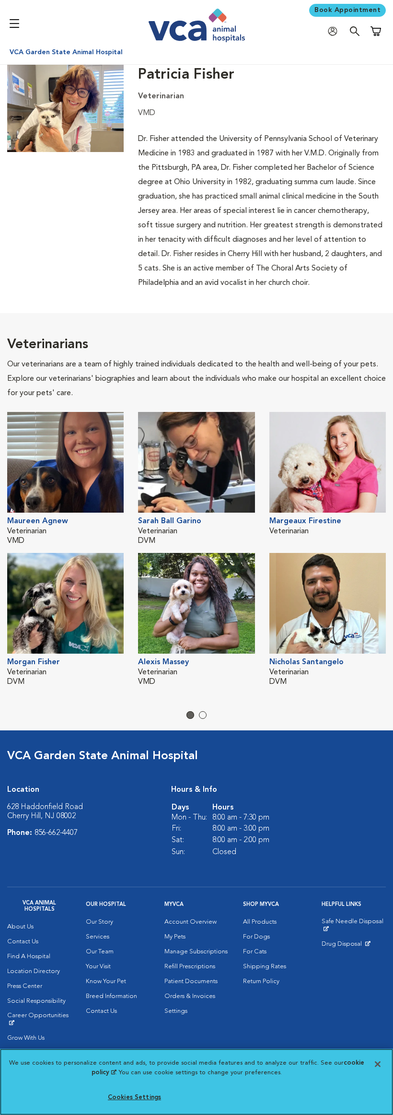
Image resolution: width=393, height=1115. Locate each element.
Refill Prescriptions (189, 966)
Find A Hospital (28, 956)
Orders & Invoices (189, 996)
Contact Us (22, 942)
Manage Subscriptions (196, 952)
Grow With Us (26, 1038)
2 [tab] (203, 715)
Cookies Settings (134, 1097)
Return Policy (261, 981)
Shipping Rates (264, 966)
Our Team (100, 952)
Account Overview (190, 922)
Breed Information (111, 996)
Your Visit (98, 966)
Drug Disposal (346, 946)
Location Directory (33, 971)
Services (97, 937)
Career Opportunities (39, 1019)
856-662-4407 (56, 833)
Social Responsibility (36, 1001)
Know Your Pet (106, 981)
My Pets (174, 937)
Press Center (24, 986)
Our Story (99, 922)
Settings (175, 1011)
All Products (260, 922)
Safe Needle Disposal (354, 925)
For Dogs (256, 937)
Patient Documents (191, 981)
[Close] (377, 1064)
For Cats (254, 952)
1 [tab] (190, 715)
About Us (20, 927)
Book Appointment (347, 10)
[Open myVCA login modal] (335, 31)
